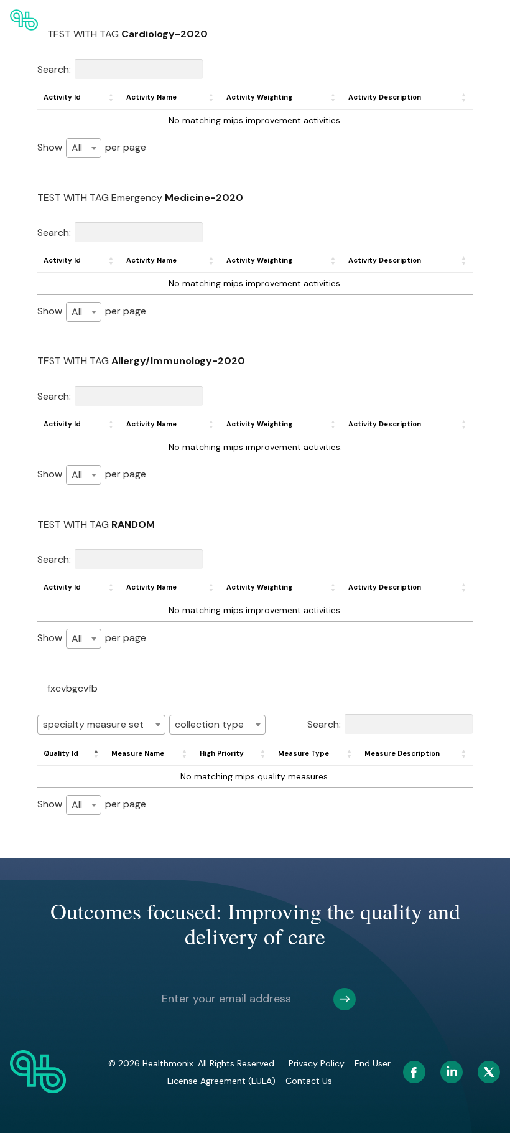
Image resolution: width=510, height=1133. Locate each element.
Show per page (91, 147)
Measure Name (137, 753)
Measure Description (402, 753)
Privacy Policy (317, 1063)
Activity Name (151, 97)
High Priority (222, 753)
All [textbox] (77, 147)
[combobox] (83, 148)
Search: (54, 68)
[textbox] (101, 724)
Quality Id (61, 753)
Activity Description (384, 97)
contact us (308, 1080)
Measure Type (303, 753)
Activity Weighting (259, 97)
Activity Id (62, 97)
